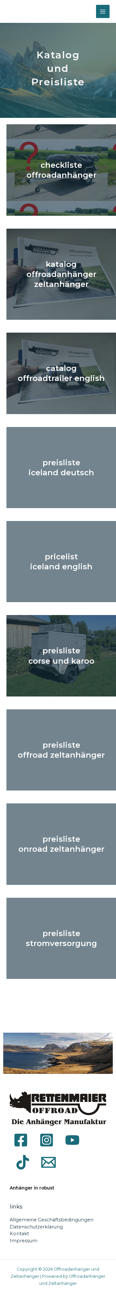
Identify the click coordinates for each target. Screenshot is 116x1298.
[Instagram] (46, 1140)
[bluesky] (67, 1162)
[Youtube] (72, 1140)
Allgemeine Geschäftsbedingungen (51, 1220)
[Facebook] (21, 1140)
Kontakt (19, 1233)
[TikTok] (23, 1162)
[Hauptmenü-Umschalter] (103, 11)
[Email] (48, 1162)
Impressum (23, 1241)
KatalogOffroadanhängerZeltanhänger (61, 274)
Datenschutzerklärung (36, 1227)
